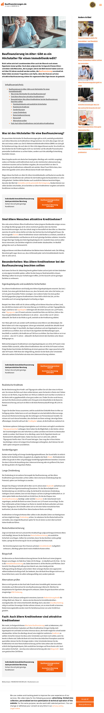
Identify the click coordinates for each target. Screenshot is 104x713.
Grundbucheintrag (56, 603)
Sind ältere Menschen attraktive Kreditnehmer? (27, 96)
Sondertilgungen (19, 109)
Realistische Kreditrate (21, 107)
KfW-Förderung (16, 592)
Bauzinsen (39, 499)
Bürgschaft (17, 118)
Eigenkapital (21, 310)
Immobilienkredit (45, 546)
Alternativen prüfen (20, 120)
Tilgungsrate (10, 312)
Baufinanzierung (45, 71)
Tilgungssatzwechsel (10, 429)
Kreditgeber (32, 421)
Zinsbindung (24, 517)
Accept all (84, 699)
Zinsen (50, 457)
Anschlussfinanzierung (10, 499)
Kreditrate (55, 633)
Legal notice (15, 708)
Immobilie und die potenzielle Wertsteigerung (34, 183)
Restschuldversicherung (21, 115)
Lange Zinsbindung (20, 112)
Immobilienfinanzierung (14, 563)
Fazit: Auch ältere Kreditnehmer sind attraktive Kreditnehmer (32, 123)
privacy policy (58, 706)
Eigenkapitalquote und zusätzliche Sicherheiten (30, 104)
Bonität (15, 234)
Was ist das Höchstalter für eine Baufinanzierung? (28, 94)
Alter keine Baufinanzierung (34, 625)
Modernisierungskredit (52, 597)
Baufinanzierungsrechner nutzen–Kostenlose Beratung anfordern (50, 203)
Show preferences (85, 704)
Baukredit (50, 486)
